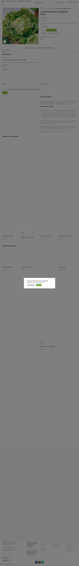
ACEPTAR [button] (39, 285)
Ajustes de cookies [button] (31, 285)
